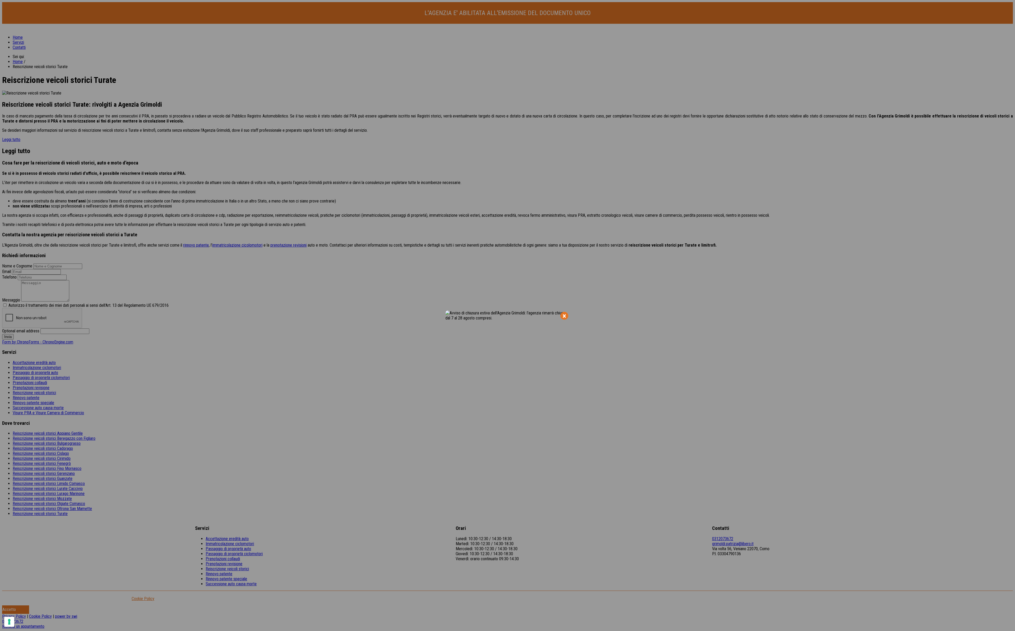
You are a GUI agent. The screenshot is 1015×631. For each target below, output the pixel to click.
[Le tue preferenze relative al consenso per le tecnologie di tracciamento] (9, 622)
